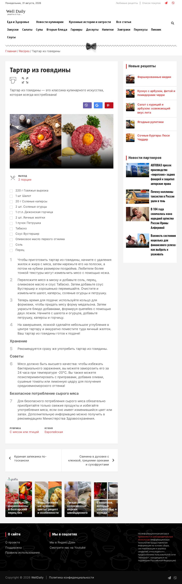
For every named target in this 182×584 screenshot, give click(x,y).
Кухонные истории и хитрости (90, 22)
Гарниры (76, 30)
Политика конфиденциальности (71, 577)
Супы (39, 30)
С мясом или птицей (24, 432)
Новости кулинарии (49, 22)
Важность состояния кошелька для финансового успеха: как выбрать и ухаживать (163, 245)
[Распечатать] (13, 79)
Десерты (92, 30)
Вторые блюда (57, 30)
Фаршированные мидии (154, 77)
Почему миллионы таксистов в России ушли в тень (162, 196)
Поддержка (13, 547)
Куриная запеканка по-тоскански (30, 458)
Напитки (108, 30)
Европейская (54, 432)
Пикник (156, 30)
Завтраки (123, 30)
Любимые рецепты (127, 3)
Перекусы (141, 30)
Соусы (11, 37)
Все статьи (123, 22)
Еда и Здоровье (18, 22)
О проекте (12, 542)
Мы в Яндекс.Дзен (62, 542)
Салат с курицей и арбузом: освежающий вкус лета (153, 108)
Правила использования (22, 552)
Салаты (27, 30)
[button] (25, 79)
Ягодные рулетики (150, 122)
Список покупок (151, 3)
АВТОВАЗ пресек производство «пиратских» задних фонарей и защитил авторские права (163, 175)
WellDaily (37, 577)
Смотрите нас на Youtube (67, 547)
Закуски (12, 30)
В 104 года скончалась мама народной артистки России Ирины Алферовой (162, 219)
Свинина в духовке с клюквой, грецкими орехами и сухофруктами (88, 460)
